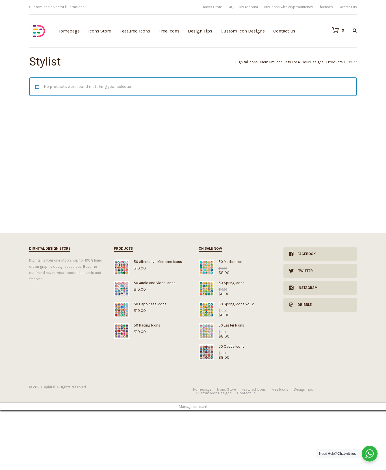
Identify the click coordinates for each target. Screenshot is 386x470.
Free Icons (169, 31)
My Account (248, 7)
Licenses (325, 7)
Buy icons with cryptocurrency (288, 7)
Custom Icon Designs (243, 31)
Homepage (68, 31)
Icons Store (212, 7)
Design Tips (200, 31)
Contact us (348, 7)
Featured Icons (135, 31)
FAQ (231, 7)
